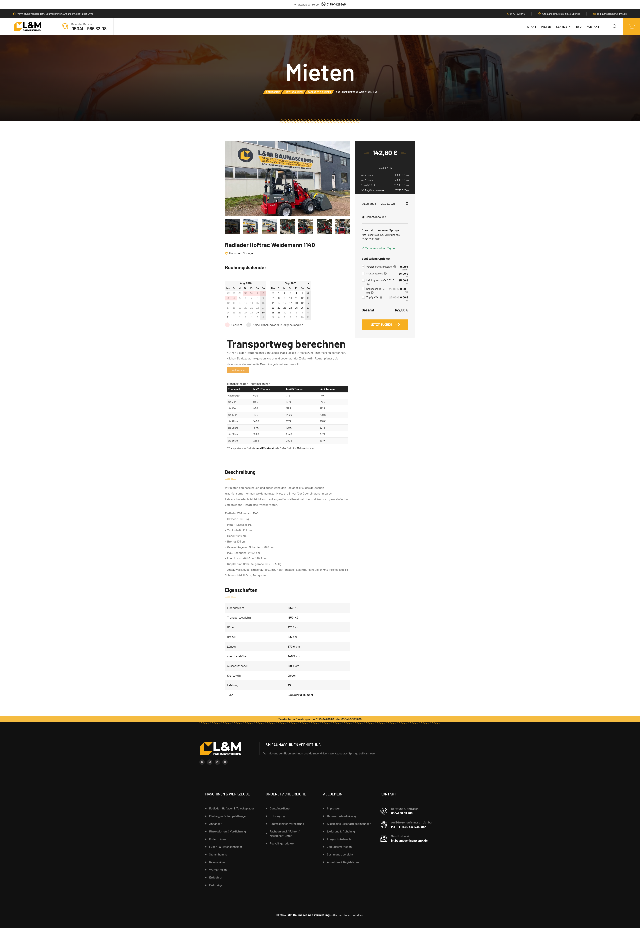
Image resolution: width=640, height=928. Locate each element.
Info (579, 26)
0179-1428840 (336, 4)
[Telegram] (210, 762)
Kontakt (592, 26)
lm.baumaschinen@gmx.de (612, 13)
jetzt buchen (381, 324)
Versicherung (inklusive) (379, 266)
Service (561, 26)
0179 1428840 (517, 13)
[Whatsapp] (217, 762)
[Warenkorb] (631, 26)
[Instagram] (202, 762)
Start (531, 26)
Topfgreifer (372, 297)
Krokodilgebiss (375, 273)
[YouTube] (225, 762)
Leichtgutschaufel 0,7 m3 (380, 280)
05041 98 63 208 (401, 813)
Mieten (546, 26)
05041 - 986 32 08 (89, 28)
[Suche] (614, 26)
